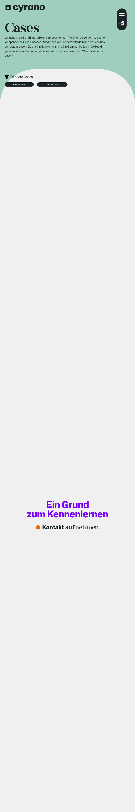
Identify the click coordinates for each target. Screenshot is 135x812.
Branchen (19, 84)
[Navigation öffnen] (121, 15)
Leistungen (52, 84)
